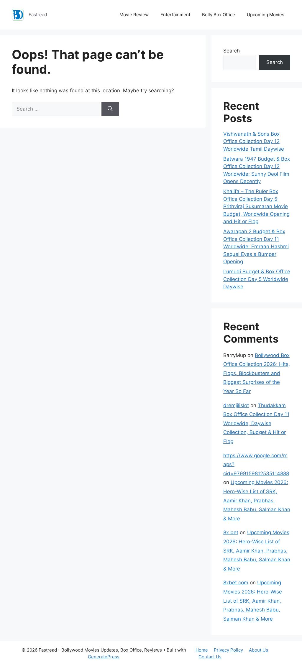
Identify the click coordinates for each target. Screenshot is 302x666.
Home (202, 650)
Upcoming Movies (265, 14)
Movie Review (134, 14)
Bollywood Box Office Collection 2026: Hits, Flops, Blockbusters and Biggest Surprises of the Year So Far (256, 373)
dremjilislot (236, 405)
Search (231, 51)
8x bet (230, 532)
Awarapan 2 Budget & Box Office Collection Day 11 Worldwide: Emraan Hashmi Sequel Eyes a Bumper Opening (256, 246)
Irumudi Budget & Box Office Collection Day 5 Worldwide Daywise (256, 279)
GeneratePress (103, 657)
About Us (258, 650)
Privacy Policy (228, 650)
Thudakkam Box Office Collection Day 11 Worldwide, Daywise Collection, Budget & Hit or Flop (256, 423)
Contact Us (209, 657)
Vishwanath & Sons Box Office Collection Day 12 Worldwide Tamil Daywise (253, 141)
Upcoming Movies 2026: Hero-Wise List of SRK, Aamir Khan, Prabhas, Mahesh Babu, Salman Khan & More (256, 500)
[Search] (110, 109)
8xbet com (235, 583)
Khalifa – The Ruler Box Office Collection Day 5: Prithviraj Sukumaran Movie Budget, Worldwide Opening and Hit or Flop (256, 206)
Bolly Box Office (218, 14)
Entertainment (175, 14)
